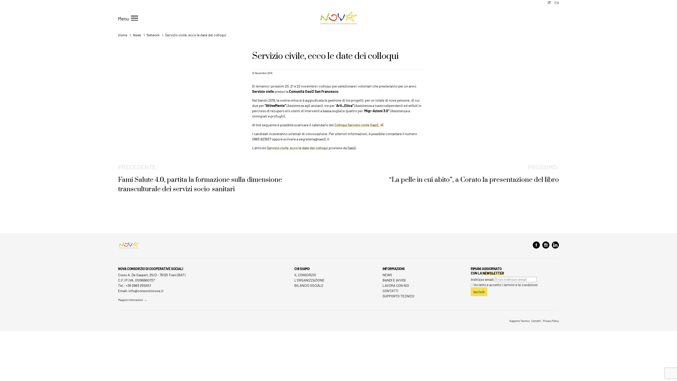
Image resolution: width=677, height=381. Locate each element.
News (387, 275)
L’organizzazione (309, 280)
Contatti (390, 291)
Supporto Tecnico (398, 296)
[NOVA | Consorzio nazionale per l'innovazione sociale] (338, 23)
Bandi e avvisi (394, 280)
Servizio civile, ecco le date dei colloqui (297, 148)
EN (556, 3)
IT (549, 3)
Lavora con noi (396, 285)
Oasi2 (351, 148)
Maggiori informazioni (130, 299)
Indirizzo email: (483, 279)
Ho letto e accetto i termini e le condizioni (506, 285)
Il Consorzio (305, 275)
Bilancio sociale (309, 285)
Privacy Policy (551, 320)
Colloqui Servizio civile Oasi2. (356, 125)
